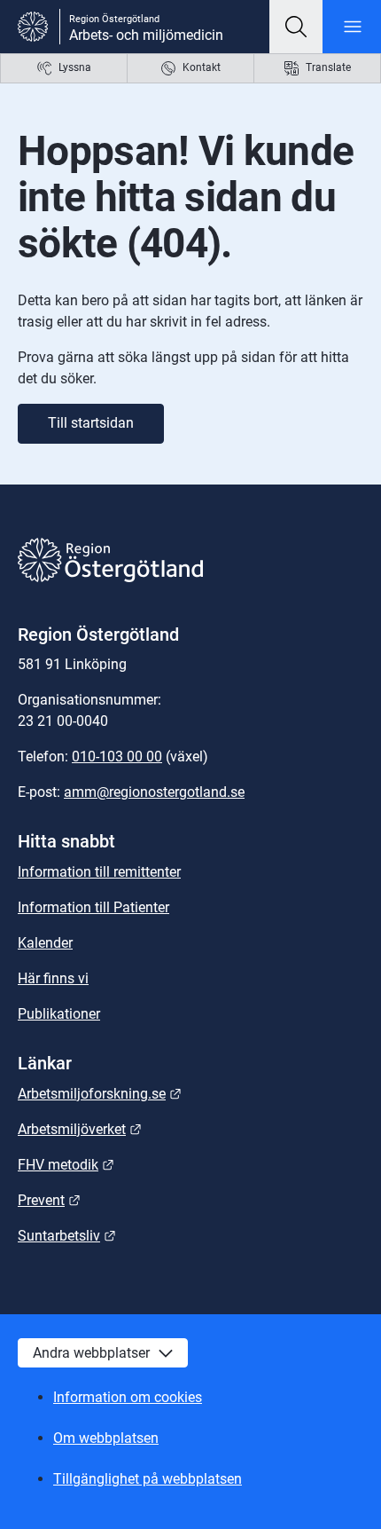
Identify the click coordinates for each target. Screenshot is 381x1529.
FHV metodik (66, 1164)
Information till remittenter (99, 871)
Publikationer (59, 1013)
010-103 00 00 (117, 756)
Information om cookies (127, 1397)
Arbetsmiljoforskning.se (100, 1093)
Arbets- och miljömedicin (146, 35)
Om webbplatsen (106, 1438)
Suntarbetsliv (67, 1235)
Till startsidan (91, 422)
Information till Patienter (93, 907)
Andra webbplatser (91, 1352)
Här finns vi (53, 978)
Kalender (45, 942)
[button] (296, 26)
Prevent (49, 1200)
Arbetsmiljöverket (80, 1129)
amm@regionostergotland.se (154, 792)
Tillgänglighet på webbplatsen (147, 1478)
